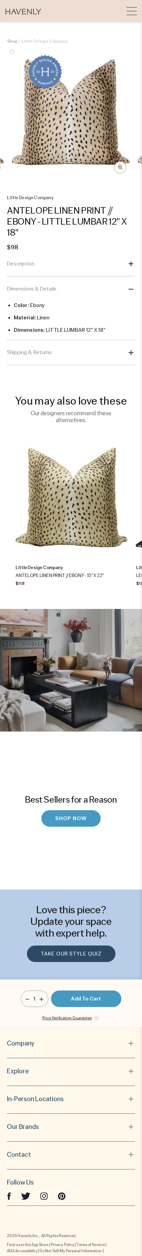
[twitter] (25, 1195)
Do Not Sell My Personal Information (71, 1250)
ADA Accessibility (22, 1250)
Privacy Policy (62, 1244)
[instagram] (44, 1195)
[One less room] (27, 998)
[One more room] (41, 999)
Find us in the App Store (27, 1244)
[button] (23, 11)
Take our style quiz (71, 954)
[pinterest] (61, 1195)
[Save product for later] (12, 56)
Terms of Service (91, 1244)
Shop (12, 41)
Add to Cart (86, 999)
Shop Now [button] (71, 818)
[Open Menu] (131, 11)
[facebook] (9, 1195)
